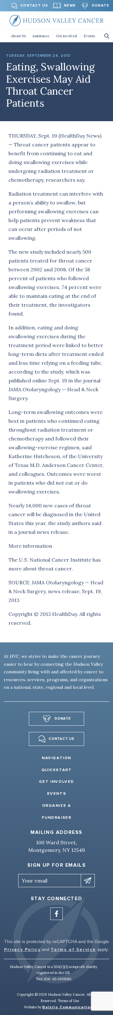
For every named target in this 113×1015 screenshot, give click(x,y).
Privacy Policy (22, 949)
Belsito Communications (68, 1007)
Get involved (66, 36)
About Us (18, 36)
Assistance (40, 36)
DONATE (100, 5)
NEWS (70, 5)
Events (89, 36)
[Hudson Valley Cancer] (56, 21)
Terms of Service (73, 949)
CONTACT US (34, 5)
